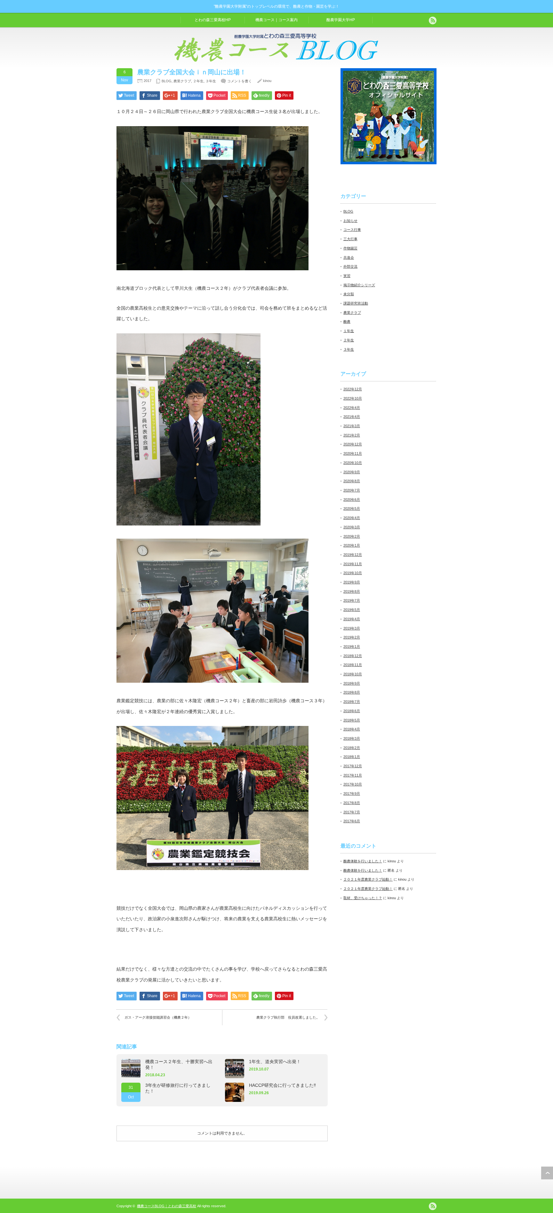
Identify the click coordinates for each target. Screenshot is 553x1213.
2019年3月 (351, 628)
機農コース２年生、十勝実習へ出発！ (178, 1064)
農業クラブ (182, 81)
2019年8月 (351, 591)
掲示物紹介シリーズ (359, 285)
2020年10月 (352, 463)
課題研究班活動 (355, 303)
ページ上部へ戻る (547, 1173)
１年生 (348, 331)
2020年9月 (351, 472)
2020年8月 (351, 481)
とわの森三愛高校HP (213, 20)
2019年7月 (351, 600)
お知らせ (350, 221)
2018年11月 (352, 665)
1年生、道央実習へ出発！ (275, 1061)
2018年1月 (351, 757)
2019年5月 (351, 610)
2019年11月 (352, 564)
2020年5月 (351, 508)
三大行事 (350, 239)
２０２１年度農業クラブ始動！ (368, 879)
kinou (267, 81)
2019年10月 (352, 573)
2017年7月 (351, 812)
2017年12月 (352, 766)
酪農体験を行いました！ (362, 861)
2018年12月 (352, 656)
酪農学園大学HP (340, 20)
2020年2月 (351, 536)
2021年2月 (351, 435)
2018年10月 (352, 674)
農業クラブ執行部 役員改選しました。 (288, 1017)
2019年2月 (351, 637)
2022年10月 (352, 398)
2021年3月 (351, 426)
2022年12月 (352, 389)
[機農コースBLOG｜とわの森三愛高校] (276, 60)
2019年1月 (351, 646)
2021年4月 (351, 417)
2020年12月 (352, 444)
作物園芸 (350, 248)
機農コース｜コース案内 (276, 20)
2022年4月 (351, 408)
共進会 (348, 257)
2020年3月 (351, 527)
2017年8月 (351, 803)
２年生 (198, 81)
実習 (346, 276)
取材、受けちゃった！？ (362, 898)
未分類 (348, 294)
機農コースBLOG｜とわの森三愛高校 (166, 1206)
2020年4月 (351, 518)
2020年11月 (352, 453)
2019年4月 (351, 619)
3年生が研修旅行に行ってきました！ (178, 1088)
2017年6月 (351, 821)
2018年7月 (351, 702)
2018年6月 (351, 711)
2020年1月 (351, 545)
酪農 (346, 321)
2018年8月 (351, 692)
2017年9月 (351, 793)
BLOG (167, 81)
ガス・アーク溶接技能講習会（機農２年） (157, 1017)
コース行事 (352, 230)
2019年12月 (352, 555)
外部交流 (350, 266)
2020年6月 (351, 499)
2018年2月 (351, 748)
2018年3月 (351, 738)
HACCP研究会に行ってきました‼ (282, 1085)
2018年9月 (351, 683)
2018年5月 (351, 720)
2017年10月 (352, 784)
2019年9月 (351, 582)
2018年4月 (351, 729)
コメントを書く (239, 81)
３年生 (210, 81)
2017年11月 (352, 775)
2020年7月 (351, 490)
